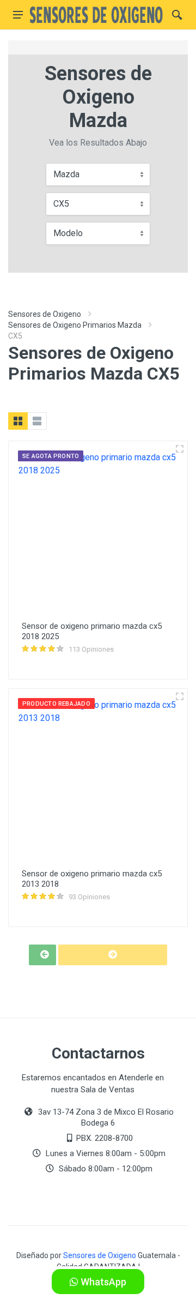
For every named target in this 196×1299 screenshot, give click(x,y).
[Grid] (18, 421)
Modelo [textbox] (68, 233)
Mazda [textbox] (66, 174)
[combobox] (98, 174)
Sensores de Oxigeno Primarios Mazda (75, 325)
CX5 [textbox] (61, 204)
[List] (37, 421)
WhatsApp (102, 1282)
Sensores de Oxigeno (44, 314)
